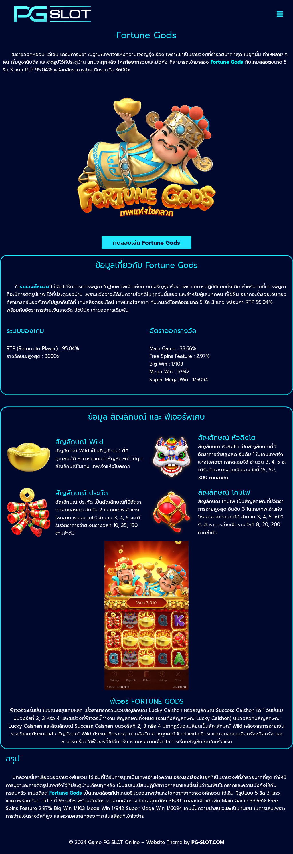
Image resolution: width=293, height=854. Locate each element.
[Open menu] (280, 14)
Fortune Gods (65, 793)
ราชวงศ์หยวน (34, 286)
